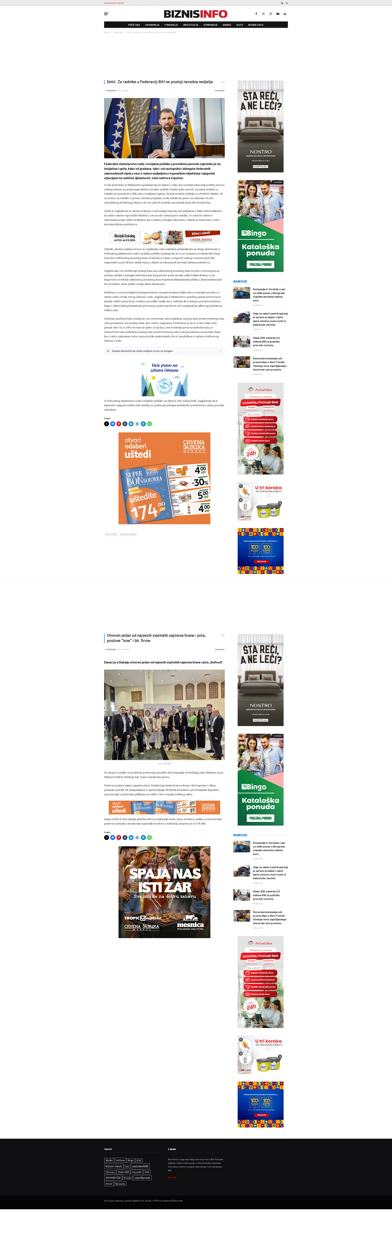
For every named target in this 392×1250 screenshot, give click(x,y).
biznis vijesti (114, 1166)
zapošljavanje (142, 1177)
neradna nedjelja (128, 534)
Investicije (190, 24)
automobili (140, 1166)
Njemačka (120, 1183)
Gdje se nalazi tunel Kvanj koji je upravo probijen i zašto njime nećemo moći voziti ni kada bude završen (270, 319)
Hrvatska (128, 1178)
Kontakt (172, 1177)
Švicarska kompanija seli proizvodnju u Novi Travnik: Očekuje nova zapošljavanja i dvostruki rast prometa (270, 364)
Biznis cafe (256, 24)
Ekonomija (152, 24)
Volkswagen (110, 1172)
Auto (239, 24)
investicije (113, 1177)
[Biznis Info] (196, 14)
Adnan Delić (111, 534)
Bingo (131, 1160)
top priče (137, 1171)
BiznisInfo (112, 91)
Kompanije (211, 24)
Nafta (127, 1167)
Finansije (171, 24)
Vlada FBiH (123, 1171)
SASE (147, 1172)
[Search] (282, 3)
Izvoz (109, 1183)
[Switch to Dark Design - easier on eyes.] (286, 3)
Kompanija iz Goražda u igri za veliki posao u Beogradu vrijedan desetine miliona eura (269, 295)
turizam (120, 1160)
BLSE (139, 1160)
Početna (134, 24)
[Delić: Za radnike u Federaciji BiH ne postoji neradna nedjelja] (164, 128)
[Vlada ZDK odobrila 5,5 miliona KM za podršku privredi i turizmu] (241, 341)
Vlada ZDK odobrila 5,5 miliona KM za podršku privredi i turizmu (160, 3)
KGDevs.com (177, 1200)
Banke (227, 24)
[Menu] (106, 13)
